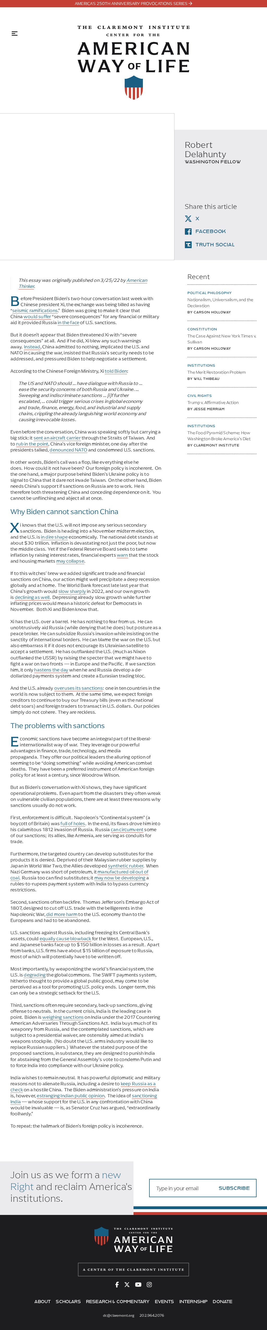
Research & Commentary (118, 1301)
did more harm (61, 914)
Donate (222, 1301)
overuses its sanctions (78, 688)
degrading (35, 975)
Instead (32, 347)
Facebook (211, 231)
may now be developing (119, 878)
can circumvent (127, 829)
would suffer (37, 316)
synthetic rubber (125, 866)
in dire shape (54, 537)
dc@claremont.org (118, 1315)
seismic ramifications (35, 310)
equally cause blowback (65, 938)
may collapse (70, 561)
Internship (193, 1301)
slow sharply (72, 591)
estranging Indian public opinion (71, 1096)
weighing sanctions (63, 1017)
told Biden (116, 371)
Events (164, 1301)
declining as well (32, 597)
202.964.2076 (151, 1315)
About (42, 1301)
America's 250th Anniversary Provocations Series (131, 3)
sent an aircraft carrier (57, 438)
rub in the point (32, 444)
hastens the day (51, 670)
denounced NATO (68, 450)
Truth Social (215, 245)
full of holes (72, 823)
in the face (68, 322)
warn (122, 555)
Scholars (68, 1301)
